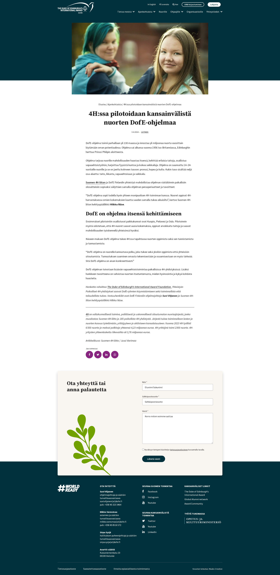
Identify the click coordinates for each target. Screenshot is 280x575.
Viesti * (145, 411)
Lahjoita (214, 4)
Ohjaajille (175, 11)
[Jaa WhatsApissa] (114, 354)
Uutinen (144, 132)
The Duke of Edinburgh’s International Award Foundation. (139, 287)
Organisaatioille (195, 11)
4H (87, 314)
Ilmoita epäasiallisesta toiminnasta (132, 568)
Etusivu (102, 104)
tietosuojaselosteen (179, 449)
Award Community (193, 503)
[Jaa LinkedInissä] (106, 354)
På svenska (164, 4)
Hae (176, 4)
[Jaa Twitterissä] (98, 354)
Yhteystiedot (212, 11)
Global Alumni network (196, 499)
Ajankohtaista (145, 11)
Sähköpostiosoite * (150, 396)
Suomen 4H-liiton (95, 182)
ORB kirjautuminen (193, 4)
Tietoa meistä (124, 11)
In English (152, 4)
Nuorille (163, 11)
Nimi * (144, 382)
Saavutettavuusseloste (94, 568)
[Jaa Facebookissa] (89, 354)
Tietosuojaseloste (67, 568)
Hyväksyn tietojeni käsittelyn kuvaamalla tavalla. (174, 449)
